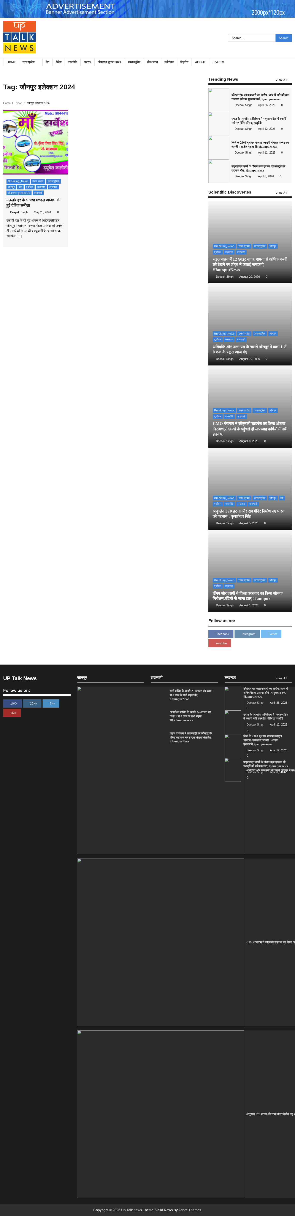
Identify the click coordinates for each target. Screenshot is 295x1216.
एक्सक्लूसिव (134, 62)
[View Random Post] (286, 62)
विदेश (59, 62)
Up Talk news (131, 1210)
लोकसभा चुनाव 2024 (109, 62)
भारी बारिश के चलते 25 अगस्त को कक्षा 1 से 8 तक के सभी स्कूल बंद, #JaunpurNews (192, 695)
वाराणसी (38, 192)
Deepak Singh (19, 212)
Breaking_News (18, 181)
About (200, 62)
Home (11, 62)
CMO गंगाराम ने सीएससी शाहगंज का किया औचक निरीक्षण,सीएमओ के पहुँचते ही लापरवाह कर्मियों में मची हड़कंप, (250, 429)
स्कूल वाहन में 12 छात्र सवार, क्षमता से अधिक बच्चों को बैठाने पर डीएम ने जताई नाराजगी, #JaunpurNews (250, 264)
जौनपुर (11, 187)
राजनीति (72, 62)
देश (47, 62)
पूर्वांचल (29, 187)
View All (281, 80)
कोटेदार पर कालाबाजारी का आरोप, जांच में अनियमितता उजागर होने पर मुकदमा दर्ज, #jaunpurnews (265, 692)
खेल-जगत (152, 62)
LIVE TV (218, 62)
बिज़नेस (184, 62)
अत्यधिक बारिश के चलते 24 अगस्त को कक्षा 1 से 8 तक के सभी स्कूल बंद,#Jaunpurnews (190, 716)
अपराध (87, 62)
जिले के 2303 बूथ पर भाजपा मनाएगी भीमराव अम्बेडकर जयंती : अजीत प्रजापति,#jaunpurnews (262, 740)
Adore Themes (189, 1210)
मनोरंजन (169, 62)
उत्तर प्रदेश (28, 62)
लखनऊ (53, 187)
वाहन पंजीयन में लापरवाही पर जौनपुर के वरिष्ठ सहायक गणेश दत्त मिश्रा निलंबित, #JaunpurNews (191, 737)
